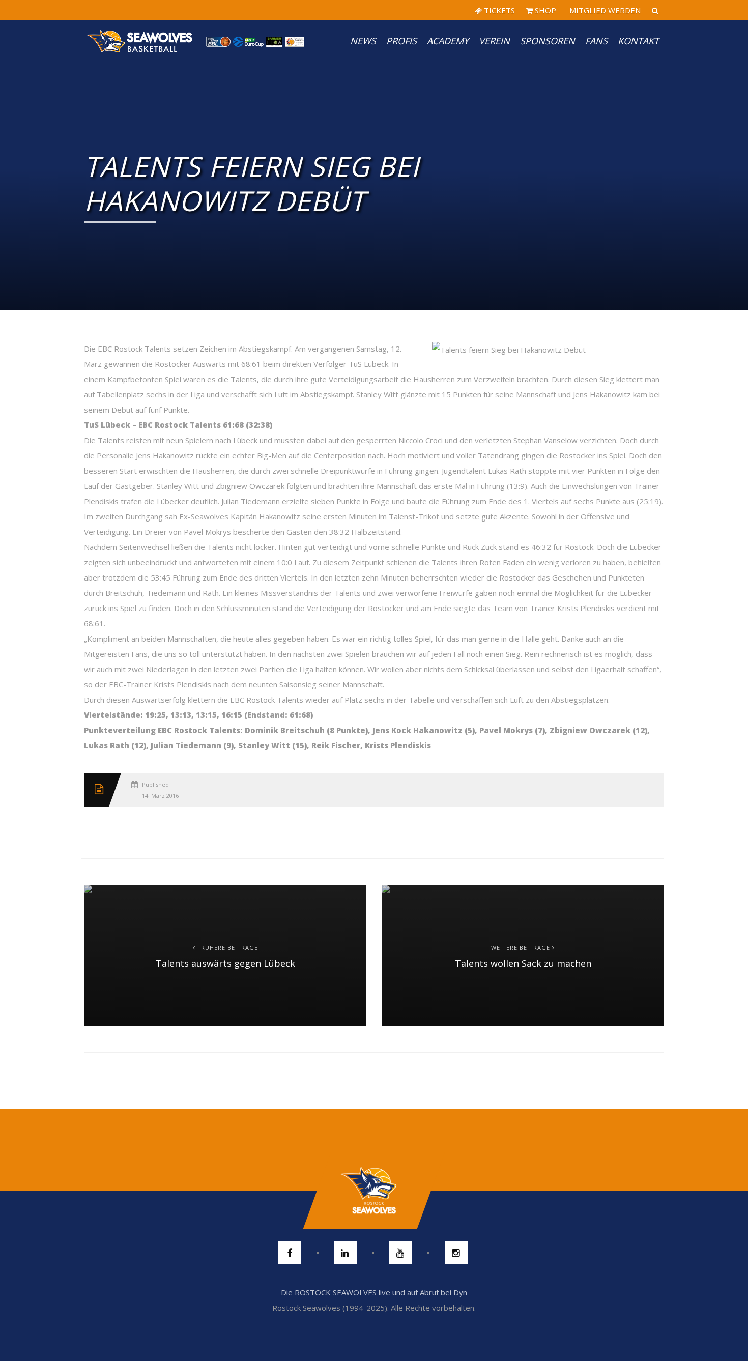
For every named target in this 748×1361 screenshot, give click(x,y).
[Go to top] (374, 1190)
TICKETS (498, 10)
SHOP (544, 10)
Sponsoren (547, 41)
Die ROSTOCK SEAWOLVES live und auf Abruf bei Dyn (374, 1292)
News (363, 41)
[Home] (140, 40)
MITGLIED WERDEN (604, 10)
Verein (494, 41)
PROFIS (401, 41)
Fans (596, 41)
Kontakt (638, 41)
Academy (448, 41)
